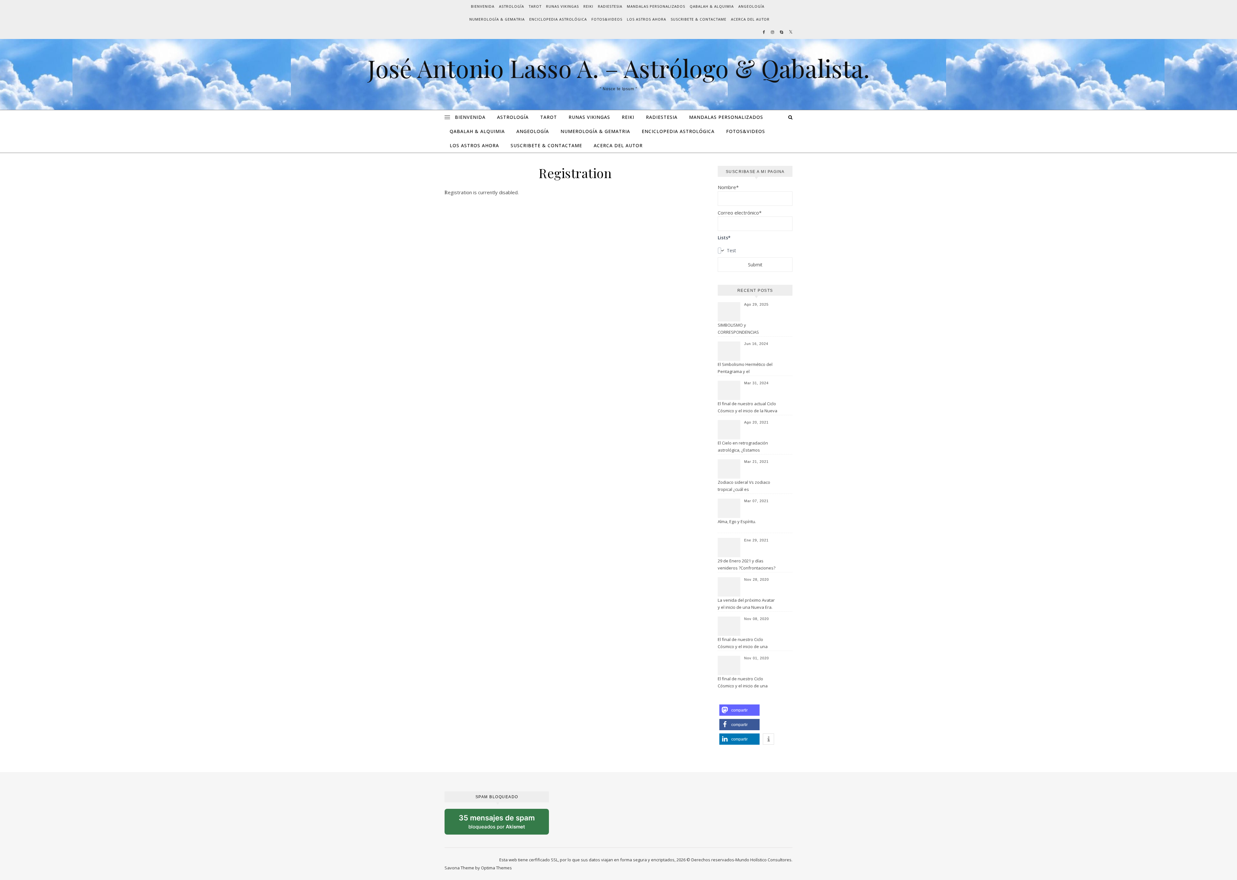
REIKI (588, 6)
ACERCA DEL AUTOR (750, 19)
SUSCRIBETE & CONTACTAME (698, 19)
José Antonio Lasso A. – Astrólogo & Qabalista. (619, 68)
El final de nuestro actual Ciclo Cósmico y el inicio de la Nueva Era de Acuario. (747, 408)
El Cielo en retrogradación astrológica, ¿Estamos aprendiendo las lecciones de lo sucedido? (747, 447)
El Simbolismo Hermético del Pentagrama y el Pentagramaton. (745, 368)
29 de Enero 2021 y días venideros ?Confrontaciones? (746, 564)
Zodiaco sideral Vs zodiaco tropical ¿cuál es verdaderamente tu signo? (744, 486)
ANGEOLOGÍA (751, 6)
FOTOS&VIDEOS (606, 19)
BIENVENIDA (482, 6)
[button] (739, 710)
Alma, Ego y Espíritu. (737, 521)
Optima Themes (496, 868)
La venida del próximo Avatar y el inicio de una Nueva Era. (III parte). (746, 604)
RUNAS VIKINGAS (562, 6)
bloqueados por (502, 824)
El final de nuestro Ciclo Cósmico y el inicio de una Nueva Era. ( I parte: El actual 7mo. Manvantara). (745, 683)
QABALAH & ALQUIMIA (712, 6)
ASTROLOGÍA (511, 6)
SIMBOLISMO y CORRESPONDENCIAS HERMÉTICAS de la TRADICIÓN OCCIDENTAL (746, 329)
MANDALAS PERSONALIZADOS (656, 6)
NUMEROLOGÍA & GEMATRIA (497, 19)
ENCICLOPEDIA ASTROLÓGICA (558, 19)
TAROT (535, 6)
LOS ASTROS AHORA (646, 19)
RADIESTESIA (610, 6)
